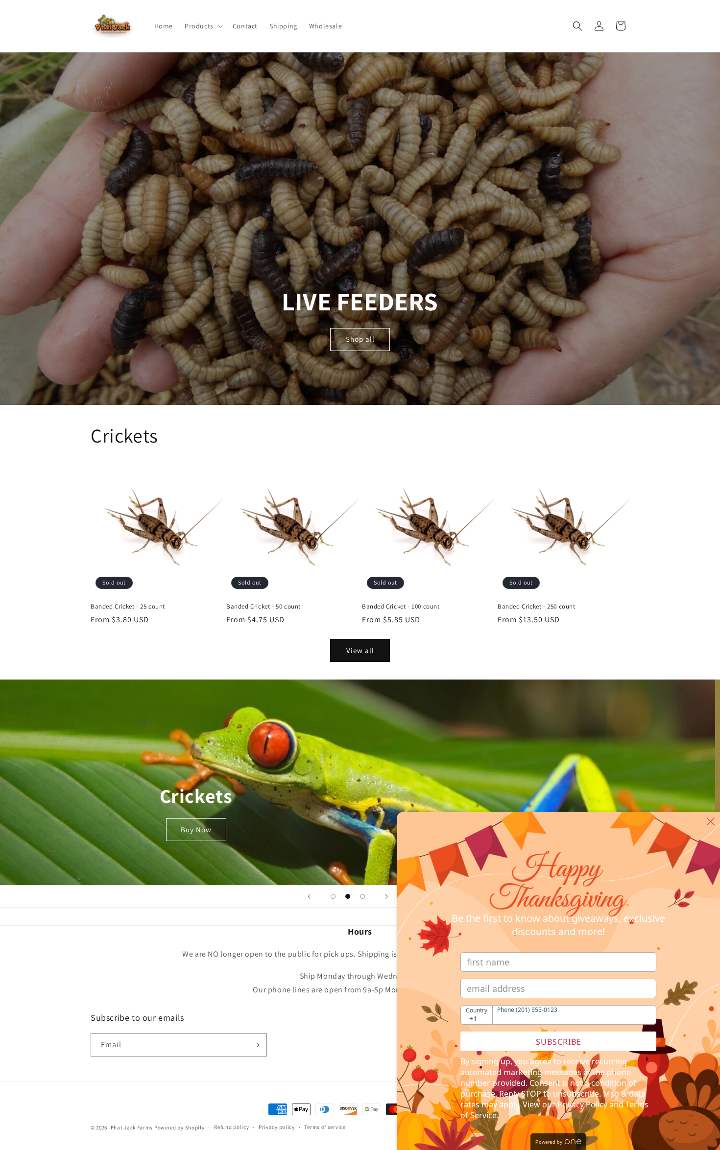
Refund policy (231, 1127)
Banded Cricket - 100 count (401, 606)
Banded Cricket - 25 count (128, 606)
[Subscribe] (255, 1044)
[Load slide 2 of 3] (347, 896)
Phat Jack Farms (132, 1127)
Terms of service (324, 1127)
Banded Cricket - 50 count (263, 606)
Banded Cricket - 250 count (537, 606)
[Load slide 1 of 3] (333, 896)
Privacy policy (277, 1127)
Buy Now (201, 829)
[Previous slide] (309, 896)
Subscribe (558, 1041)
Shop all (360, 339)
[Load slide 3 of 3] (362, 896)
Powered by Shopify (179, 1127)
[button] (203, 26)
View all (360, 650)
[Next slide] (386, 896)
